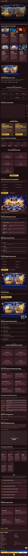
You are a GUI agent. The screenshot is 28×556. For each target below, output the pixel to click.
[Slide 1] (12, 20)
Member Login (12, 13)
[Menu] (26, 1)
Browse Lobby (12, 192)
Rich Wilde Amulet (3, 540)
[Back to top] (26, 548)
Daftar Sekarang (9, 552)
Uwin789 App (16, 537)
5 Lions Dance (2, 536)
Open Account (5, 13)
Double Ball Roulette (3, 538)
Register (15, 535)
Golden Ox (1, 537)
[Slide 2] (14, 20)
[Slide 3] (15, 20)
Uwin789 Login (16, 536)
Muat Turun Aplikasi (7, 297)
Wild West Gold (2, 535)
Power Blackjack (2, 539)
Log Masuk (23, 552)
